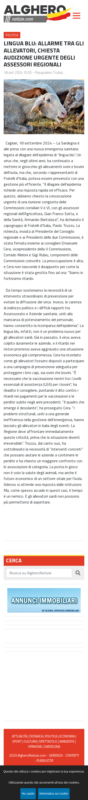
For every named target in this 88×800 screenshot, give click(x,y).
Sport (17, 741)
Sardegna (52, 746)
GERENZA (56, 755)
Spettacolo (48, 741)
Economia (67, 736)
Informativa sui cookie (53, 793)
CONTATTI (72, 755)
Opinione (35, 746)
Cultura (30, 741)
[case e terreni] (44, 600)
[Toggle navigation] (76, 16)
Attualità (19, 736)
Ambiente (66, 741)
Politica (12, 35)
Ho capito (28, 793)
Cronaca (36, 736)
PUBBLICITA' (45, 760)
